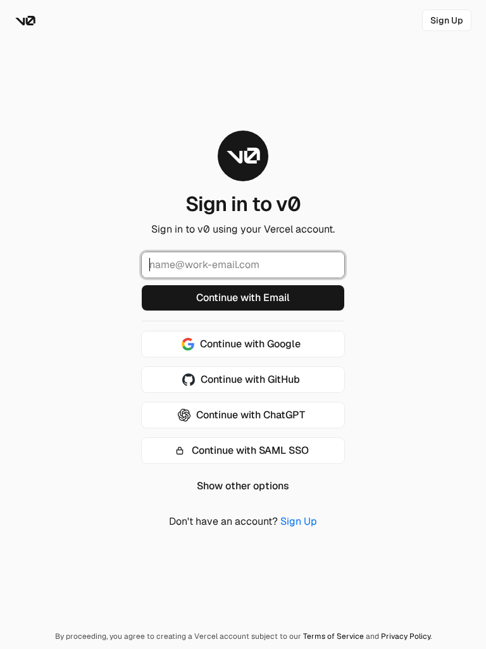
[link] (447, 20)
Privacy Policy (405, 636)
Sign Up (298, 521)
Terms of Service (333, 636)
